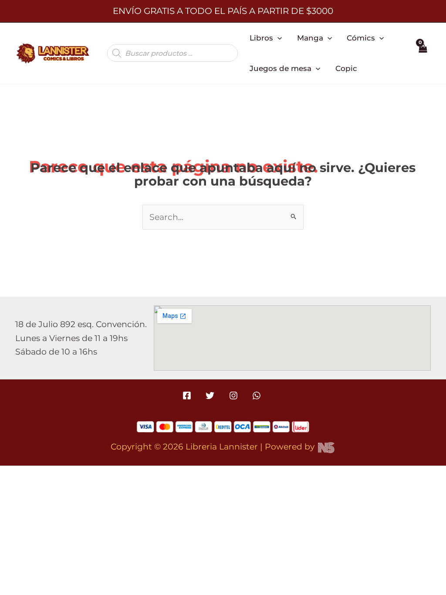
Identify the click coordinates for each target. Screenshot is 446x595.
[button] (277, 38)
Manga (310, 37)
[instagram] (234, 395)
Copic (346, 68)
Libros (261, 37)
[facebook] (188, 395)
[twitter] (211, 395)
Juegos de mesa (280, 68)
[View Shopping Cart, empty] (423, 53)
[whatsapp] (258, 395)
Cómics (361, 37)
